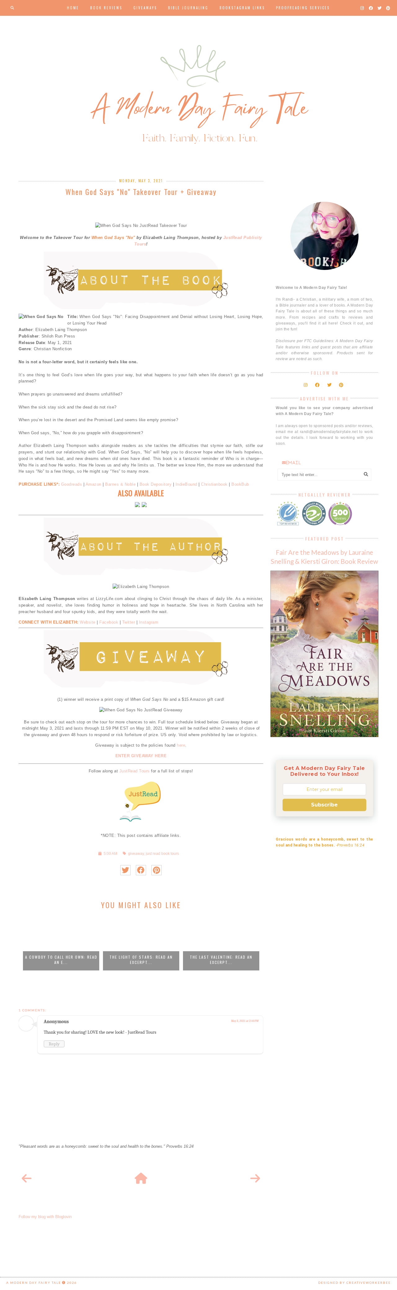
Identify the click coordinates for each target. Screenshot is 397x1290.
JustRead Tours (134, 771)
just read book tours (162, 853)
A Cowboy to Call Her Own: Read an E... (61, 959)
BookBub (240, 484)
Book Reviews (106, 7)
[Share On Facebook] (141, 870)
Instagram (148, 622)
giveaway (136, 853)
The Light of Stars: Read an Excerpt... (141, 959)
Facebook (108, 622)
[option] (61, 942)
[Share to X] (125, 870)
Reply (54, 1044)
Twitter (128, 622)
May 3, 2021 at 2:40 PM (244, 1021)
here (181, 745)
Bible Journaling (188, 7)
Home (73, 7)
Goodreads (71, 484)
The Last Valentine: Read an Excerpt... (221, 959)
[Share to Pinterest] (156, 870)
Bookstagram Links (242, 7)
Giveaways (145, 7)
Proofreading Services (303, 7)
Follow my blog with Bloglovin (45, 1216)
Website (88, 622)
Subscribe (324, 805)
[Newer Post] (27, 1178)
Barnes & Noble (120, 484)
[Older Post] (255, 1178)
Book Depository (156, 484)
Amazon (94, 484)
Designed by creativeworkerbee (354, 1282)
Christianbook (214, 484)
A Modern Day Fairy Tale (33, 1282)
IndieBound (186, 484)
